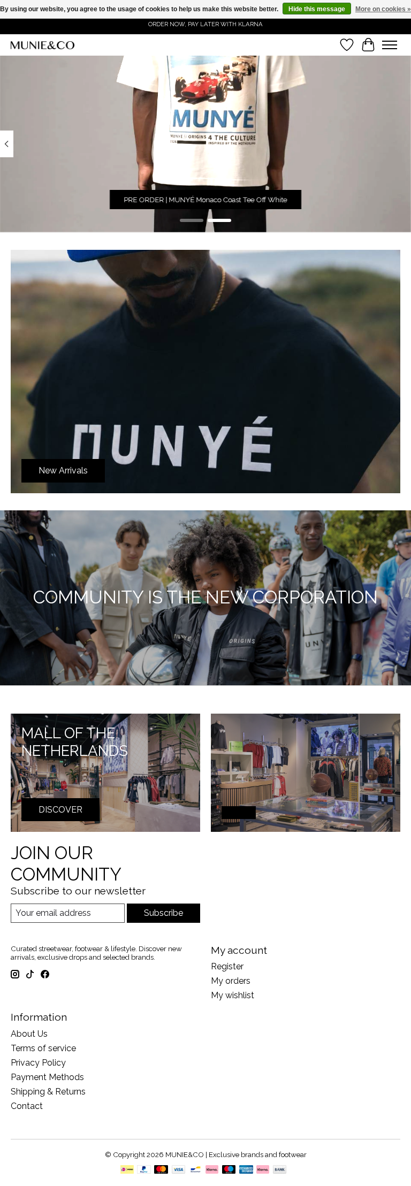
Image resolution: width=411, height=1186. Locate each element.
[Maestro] (229, 1170)
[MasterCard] (161, 1170)
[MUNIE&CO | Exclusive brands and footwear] (42, 45)
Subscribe (163, 913)
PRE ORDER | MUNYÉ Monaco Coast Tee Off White (205, 199)
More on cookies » (383, 9)
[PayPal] (144, 1170)
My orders (230, 981)
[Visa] (179, 1170)
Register (227, 966)
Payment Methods (47, 1077)
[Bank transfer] (280, 1170)
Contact (27, 1106)
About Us (29, 1034)
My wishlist (232, 995)
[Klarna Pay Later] (262, 1170)
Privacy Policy (38, 1063)
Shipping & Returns (48, 1091)
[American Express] (246, 1170)
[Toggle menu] (389, 45)
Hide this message (316, 9)
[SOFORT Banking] (212, 1170)
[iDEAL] (127, 1170)
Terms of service (43, 1048)
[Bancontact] (195, 1170)
